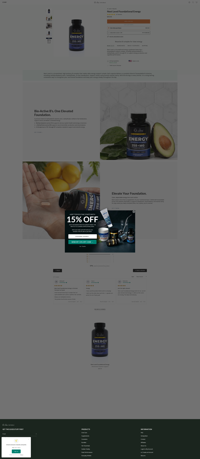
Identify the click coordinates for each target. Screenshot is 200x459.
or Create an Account (147, 452)
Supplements (85, 436)
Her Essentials (85, 446)
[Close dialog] (134, 212)
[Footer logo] (8, 425)
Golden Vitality (85, 449)
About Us (143, 446)
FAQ (142, 432)
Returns (143, 455)
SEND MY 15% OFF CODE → (82, 242)
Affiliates (143, 442)
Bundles (83, 442)
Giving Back (144, 436)
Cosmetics (84, 439)
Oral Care (84, 432)
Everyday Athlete (86, 455)
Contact (143, 439)
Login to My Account (147, 449)
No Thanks (83, 246)
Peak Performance (86, 452)
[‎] (35, 434)
